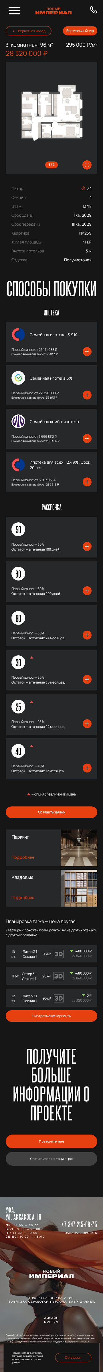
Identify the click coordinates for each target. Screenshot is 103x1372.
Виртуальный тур (80, 30)
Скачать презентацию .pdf (51, 1159)
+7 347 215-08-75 (79, 1224)
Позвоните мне (51, 1141)
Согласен (73, 1357)
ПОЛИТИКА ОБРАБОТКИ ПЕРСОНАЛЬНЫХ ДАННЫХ (51, 1302)
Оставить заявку (51, 812)
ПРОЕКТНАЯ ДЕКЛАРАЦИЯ (51, 1298)
